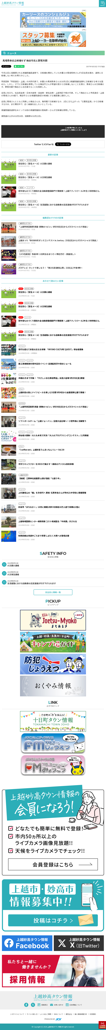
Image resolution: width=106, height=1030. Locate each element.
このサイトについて (17, 1014)
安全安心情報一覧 (53, 592)
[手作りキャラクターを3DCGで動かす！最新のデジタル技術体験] (8, 464)
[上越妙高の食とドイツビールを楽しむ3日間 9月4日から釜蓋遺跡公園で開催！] (8, 392)
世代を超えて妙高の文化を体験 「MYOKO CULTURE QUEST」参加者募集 (50, 349)
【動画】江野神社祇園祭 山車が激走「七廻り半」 (39, 478)
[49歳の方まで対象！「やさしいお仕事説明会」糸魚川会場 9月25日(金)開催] (8, 378)
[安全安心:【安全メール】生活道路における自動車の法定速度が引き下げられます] (8, 335)
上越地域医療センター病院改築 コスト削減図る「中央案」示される (47, 521)
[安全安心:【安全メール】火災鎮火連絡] (8, 292)
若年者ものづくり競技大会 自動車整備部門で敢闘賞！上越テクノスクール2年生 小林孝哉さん (59, 320)
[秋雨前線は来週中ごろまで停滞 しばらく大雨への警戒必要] (8, 536)
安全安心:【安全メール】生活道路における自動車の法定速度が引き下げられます (53, 335)
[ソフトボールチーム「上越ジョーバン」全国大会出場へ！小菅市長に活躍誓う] (8, 421)
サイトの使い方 (32, 1014)
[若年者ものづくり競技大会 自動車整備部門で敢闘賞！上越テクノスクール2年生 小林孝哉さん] (8, 321)
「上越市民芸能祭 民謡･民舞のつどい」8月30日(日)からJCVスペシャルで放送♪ (53, 406)
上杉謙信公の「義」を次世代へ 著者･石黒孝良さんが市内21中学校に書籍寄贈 (52, 492)
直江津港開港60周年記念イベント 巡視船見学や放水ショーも (44, 363)
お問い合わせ (58, 1005)
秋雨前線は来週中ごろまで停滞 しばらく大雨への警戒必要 (43, 535)
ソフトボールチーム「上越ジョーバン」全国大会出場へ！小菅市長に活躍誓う (52, 421)
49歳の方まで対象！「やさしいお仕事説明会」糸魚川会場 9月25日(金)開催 (51, 378)
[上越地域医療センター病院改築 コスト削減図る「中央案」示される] (8, 521)
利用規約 (93, 1014)
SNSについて (58, 1014)
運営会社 (69, 1014)
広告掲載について (76, 1005)
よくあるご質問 (45, 1014)
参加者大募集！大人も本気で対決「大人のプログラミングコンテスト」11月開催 (53, 435)
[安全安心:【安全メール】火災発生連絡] (8, 306)
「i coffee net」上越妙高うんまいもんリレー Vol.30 (41, 449)
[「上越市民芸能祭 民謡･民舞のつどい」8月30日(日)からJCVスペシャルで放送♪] (8, 407)
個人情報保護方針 (81, 1014)
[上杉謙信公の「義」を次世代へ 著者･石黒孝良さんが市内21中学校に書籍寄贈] (8, 493)
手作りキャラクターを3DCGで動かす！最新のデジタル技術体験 (46, 464)
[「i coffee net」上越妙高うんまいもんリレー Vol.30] (8, 450)
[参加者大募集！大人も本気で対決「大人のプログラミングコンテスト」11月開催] (8, 435)
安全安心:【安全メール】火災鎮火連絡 (35, 292)
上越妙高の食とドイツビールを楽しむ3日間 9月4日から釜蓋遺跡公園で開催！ (52, 392)
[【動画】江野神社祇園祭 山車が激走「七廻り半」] (8, 478)
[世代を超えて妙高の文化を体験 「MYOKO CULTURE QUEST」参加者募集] (8, 349)
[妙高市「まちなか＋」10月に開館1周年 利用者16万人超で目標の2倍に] (8, 507)
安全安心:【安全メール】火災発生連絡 (35, 306)
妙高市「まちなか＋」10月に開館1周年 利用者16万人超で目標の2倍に (49, 507)
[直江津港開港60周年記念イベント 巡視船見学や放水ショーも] (8, 364)
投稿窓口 (44, 1005)
